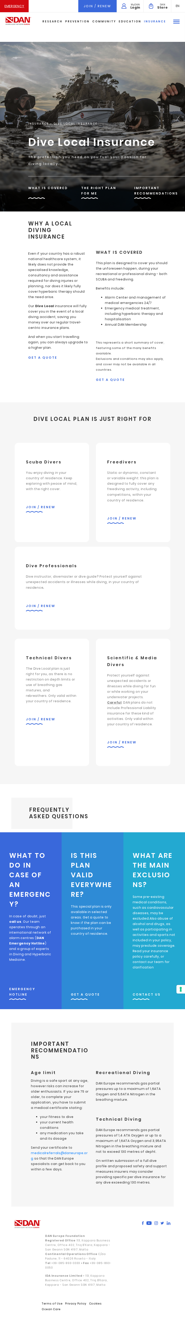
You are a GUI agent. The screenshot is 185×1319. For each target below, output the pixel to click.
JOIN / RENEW (40, 507)
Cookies (95, 1303)
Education (130, 21)
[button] (178, 6)
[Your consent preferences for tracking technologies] (180, 989)
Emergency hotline (22, 992)
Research (52, 21)
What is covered (48, 188)
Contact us (147, 994)
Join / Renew (97, 6)
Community (104, 21)
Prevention (77, 21)
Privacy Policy (75, 1303)
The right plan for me (98, 191)
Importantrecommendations (156, 191)
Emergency (14, 6)
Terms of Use (52, 1303)
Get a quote (42, 357)
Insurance (155, 21)
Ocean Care (51, 1309)
